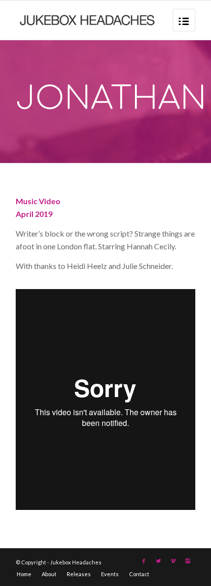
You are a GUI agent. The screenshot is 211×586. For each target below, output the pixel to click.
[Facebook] (143, 561)
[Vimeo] (173, 561)
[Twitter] (158, 561)
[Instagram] (188, 561)
